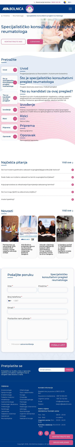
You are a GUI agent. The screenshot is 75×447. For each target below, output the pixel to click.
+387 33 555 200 (61, 396)
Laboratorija (5, 411)
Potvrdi (69, 370)
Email (10, 308)
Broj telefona (14, 297)
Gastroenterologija (7, 402)
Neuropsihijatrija (6, 418)
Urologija (23, 416)
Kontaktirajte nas (13, 42)
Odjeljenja (4, 386)
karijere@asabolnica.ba (63, 404)
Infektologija (5, 407)
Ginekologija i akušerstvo (9, 404)
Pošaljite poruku (20, 275)
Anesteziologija (6, 390)
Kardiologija (5, 409)
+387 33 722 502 (61, 399)
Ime (10, 286)
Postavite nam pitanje (19, 318)
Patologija (23, 402)
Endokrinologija (6, 395)
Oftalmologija (24, 390)
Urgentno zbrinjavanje (27, 414)
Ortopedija (23, 397)
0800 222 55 (55, 2)
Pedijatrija (23, 404)
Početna (6, 16)
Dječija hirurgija (6, 392)
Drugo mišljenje (61, 442)
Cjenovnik (35, 42)
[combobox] (10, 300)
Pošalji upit (58, 345)
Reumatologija (18, 16)
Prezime (42, 286)
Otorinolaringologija (26, 399)
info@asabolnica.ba (62, 401)
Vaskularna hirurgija (26, 418)
